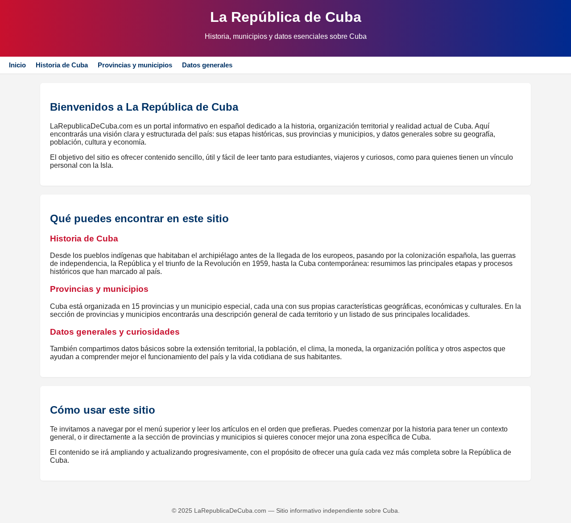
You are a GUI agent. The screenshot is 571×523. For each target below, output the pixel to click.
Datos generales (207, 65)
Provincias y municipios (135, 65)
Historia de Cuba (62, 65)
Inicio (17, 65)
